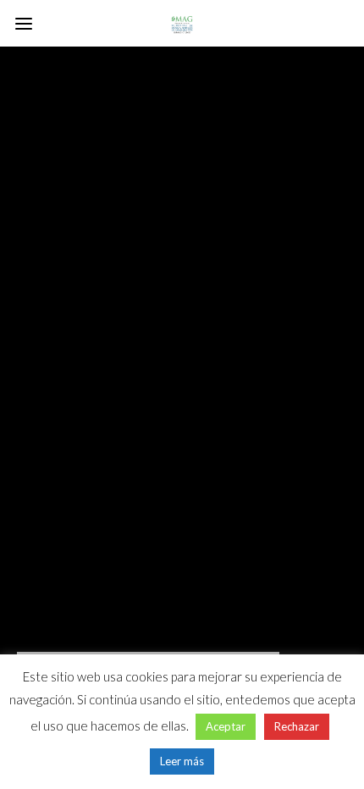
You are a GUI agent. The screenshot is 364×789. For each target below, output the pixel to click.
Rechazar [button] (296, 726)
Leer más (182, 761)
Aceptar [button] (225, 726)
